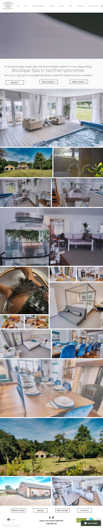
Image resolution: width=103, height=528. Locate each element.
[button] (102, 6)
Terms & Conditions (6, 524)
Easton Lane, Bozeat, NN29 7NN (51, 521)
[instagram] (53, 517)
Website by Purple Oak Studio (69, 519)
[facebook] (49, 517)
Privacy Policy (16, 524)
